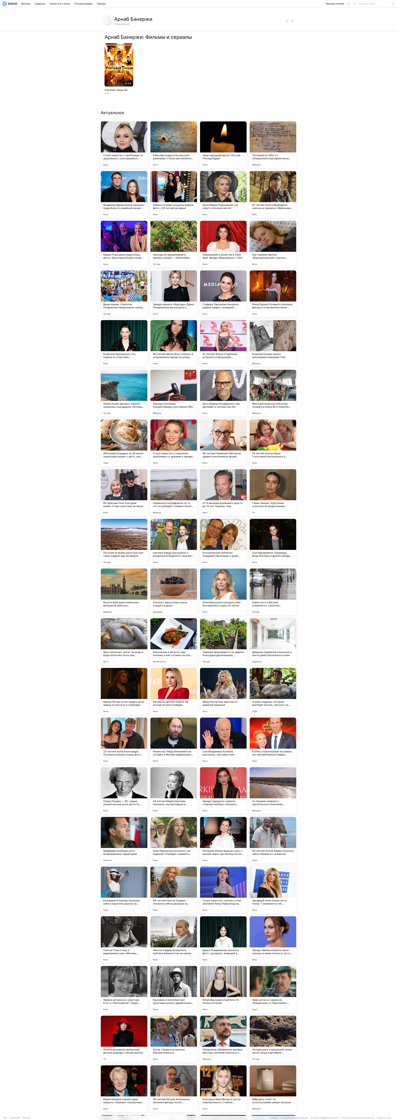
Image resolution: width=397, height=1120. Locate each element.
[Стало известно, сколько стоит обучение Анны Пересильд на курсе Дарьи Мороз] (223, 890)
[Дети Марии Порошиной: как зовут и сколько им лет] (223, 194)
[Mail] (4, 3)
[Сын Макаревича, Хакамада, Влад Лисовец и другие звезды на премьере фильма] (273, 542)
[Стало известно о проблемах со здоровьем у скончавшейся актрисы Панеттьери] (124, 144)
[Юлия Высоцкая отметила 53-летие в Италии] (223, 989)
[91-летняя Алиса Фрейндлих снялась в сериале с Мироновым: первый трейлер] (273, 194)
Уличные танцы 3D (116, 89)
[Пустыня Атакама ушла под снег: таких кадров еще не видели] (124, 542)
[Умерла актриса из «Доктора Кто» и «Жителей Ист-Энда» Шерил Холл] (124, 989)
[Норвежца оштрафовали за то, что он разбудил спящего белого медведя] (173, 492)
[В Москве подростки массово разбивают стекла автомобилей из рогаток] (173, 144)
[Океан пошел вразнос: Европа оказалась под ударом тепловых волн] (124, 393)
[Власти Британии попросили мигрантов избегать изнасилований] (124, 592)
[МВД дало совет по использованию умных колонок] (273, 1088)
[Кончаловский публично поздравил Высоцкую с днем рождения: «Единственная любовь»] (223, 542)
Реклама (26, 1118)
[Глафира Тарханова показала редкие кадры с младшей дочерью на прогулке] (223, 293)
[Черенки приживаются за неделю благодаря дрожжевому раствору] (223, 641)
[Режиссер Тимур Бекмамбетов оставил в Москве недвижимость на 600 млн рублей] (173, 741)
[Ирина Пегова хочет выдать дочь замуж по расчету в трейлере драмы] (124, 691)
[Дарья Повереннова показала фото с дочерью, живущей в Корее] (223, 939)
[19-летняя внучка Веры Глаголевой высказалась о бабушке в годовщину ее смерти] (273, 442)
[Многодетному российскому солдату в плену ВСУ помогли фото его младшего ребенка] (273, 393)
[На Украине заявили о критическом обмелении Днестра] (273, 790)
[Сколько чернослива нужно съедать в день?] (173, 592)
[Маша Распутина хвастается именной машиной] (223, 691)
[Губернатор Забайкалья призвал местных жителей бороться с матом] (223, 1039)
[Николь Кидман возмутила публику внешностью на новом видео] (173, 939)
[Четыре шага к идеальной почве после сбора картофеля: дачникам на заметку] (273, 1039)
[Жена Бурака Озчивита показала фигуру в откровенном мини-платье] (273, 293)
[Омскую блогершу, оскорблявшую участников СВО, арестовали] (173, 393)
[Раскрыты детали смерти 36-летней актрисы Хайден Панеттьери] (173, 691)
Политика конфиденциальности (324, 1118)
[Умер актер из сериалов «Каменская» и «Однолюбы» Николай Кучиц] (273, 989)
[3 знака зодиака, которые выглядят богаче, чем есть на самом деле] (273, 691)
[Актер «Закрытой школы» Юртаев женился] (173, 1039)
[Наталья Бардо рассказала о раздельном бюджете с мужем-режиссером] (173, 542)
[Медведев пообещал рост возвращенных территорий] (124, 840)
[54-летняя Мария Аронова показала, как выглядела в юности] (173, 790)
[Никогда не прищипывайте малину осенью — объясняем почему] (173, 244)
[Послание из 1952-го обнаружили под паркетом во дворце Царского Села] (273, 144)
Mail (5, 1118)
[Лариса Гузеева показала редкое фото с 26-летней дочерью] (173, 194)
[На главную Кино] (12, 3)
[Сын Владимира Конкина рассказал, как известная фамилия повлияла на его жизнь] (223, 741)
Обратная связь (384, 1118)
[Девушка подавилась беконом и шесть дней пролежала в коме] (273, 641)
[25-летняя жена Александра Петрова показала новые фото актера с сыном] (124, 741)
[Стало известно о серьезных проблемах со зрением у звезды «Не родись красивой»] (173, 442)
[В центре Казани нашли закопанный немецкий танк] (273, 343)
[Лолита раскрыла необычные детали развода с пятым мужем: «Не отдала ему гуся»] (124, 1039)
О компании (14, 1118)
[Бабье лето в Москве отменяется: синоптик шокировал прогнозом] (273, 592)
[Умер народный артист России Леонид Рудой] (223, 144)
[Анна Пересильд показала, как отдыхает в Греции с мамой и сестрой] (173, 840)
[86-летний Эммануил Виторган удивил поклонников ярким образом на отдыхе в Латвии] (223, 442)
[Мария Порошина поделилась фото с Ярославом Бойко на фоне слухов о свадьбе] (124, 244)
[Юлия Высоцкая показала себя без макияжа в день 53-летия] (223, 592)
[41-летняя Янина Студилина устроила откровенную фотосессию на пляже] (223, 343)
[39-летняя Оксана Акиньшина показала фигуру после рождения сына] (173, 1088)
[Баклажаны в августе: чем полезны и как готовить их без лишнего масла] (173, 641)
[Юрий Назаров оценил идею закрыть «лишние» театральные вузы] (124, 1088)
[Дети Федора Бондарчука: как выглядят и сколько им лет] (223, 393)
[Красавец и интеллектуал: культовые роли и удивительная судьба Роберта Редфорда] (173, 989)
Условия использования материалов (358, 1118)
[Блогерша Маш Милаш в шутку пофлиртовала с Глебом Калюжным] (223, 1088)
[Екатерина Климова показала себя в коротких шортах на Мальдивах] (124, 890)
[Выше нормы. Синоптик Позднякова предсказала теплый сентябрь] (124, 293)
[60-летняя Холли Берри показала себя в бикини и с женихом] (273, 840)
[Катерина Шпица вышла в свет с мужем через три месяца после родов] (223, 840)
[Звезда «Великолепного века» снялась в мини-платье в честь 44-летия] (273, 939)
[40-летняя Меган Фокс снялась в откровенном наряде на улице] (173, 343)
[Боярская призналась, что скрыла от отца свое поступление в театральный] (124, 343)
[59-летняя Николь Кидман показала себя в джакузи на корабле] (173, 890)
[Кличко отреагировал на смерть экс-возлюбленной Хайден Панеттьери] (273, 741)
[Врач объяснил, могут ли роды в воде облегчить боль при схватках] (124, 641)
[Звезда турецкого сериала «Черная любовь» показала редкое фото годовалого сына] (223, 790)
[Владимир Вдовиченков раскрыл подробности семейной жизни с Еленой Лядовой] (124, 194)
